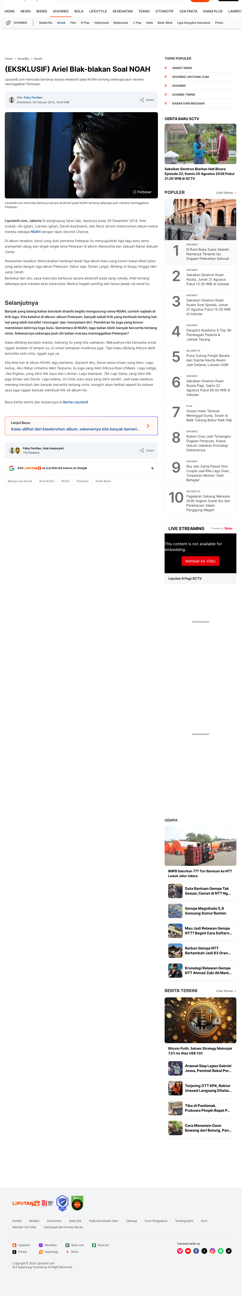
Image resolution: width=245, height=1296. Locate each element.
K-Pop (85, 22)
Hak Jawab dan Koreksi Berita (63, 1227)
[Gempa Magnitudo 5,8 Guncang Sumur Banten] (175, 911)
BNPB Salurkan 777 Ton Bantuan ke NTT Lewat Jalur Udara (200, 873)
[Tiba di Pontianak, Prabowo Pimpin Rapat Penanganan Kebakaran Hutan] (175, 1108)
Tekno (144, 11)
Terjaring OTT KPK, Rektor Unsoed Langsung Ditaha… (208, 1088)
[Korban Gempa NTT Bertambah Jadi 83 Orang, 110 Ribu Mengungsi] (175, 950)
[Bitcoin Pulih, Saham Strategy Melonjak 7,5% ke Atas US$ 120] (200, 1020)
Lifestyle (98, 11)
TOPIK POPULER (178, 58)
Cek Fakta (188, 11)
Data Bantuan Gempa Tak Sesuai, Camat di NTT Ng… (208, 891)
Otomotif (165, 11)
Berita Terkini (181, 990)
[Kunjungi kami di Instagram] (212, 1251)
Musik (61, 22)
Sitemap (131, 1221)
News (26, 11)
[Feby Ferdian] (12, 100)
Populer (175, 192)
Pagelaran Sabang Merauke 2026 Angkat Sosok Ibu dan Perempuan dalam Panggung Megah (208, 503)
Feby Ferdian (33, 97)
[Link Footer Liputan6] (33, 1203)
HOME (10, 11)
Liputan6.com (46, 1263)
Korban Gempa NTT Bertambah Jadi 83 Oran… (208, 950)
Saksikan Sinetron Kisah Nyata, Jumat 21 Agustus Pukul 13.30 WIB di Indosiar (207, 279)
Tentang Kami (184, 1221)
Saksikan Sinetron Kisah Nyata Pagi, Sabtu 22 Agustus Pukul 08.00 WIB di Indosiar (208, 388)
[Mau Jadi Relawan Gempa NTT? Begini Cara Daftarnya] (175, 931)
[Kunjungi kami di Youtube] (188, 1251)
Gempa (171, 820)
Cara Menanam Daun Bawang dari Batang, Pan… (208, 1128)
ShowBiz (61, 11)
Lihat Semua (224, 192)
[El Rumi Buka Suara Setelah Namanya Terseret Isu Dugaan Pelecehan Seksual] (201, 219)
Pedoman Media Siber (103, 1221)
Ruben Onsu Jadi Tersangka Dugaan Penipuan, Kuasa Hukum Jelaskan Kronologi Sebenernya (208, 443)
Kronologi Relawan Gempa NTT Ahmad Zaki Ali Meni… (208, 970)
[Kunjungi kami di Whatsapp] (220, 1251)
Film (73, 22)
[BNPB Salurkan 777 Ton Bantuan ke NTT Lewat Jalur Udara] (200, 845)
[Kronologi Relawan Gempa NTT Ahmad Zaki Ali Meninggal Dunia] (175, 970)
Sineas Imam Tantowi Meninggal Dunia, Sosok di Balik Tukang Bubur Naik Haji (209, 415)
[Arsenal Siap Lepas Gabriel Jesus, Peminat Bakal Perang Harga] (175, 1068)
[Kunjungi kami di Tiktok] (229, 1251)
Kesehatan (123, 11)
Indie (149, 22)
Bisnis (41, 11)
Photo (219, 22)
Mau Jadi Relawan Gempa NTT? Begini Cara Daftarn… (208, 930)
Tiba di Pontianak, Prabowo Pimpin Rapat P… (207, 1108)
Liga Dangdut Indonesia (193, 22)
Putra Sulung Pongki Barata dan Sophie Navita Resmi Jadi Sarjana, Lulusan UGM (207, 360)
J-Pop (137, 22)
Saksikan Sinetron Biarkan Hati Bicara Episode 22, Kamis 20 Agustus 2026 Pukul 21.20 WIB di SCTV (199, 173)
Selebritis (45, 22)
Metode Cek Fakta (24, 1227)
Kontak (17, 1221)
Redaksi (34, 1221)
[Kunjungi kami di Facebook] (196, 1251)
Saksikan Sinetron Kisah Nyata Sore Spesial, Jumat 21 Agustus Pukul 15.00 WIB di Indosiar (208, 307)
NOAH (35, 232)
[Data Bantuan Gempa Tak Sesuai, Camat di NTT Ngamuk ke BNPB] (175, 891)
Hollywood (101, 22)
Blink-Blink (165, 22)
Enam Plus (213, 11)
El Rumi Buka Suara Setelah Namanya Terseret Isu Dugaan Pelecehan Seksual (207, 253)
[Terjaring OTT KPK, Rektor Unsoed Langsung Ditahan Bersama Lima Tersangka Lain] (175, 1088)
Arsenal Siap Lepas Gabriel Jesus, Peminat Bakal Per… (208, 1068)
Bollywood (121, 22)
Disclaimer (54, 1221)
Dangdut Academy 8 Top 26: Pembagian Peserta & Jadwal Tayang (209, 334)
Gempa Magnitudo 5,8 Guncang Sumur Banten (205, 910)
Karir (204, 1221)
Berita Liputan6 (75, 402)
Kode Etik (75, 1221)
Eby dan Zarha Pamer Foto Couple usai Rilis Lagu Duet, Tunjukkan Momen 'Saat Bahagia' (208, 473)
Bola (79, 11)
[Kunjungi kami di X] (204, 1251)
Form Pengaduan (156, 1221)
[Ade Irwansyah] (17, 450)
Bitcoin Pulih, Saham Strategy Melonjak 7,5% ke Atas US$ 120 (200, 1050)
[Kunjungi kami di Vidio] (180, 1251)
